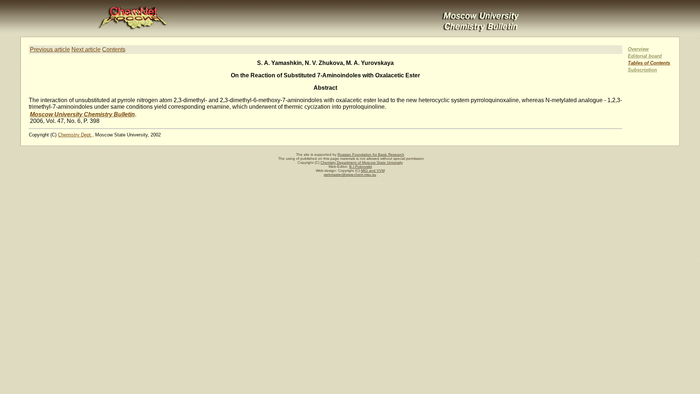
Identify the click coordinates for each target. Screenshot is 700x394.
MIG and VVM (373, 171)
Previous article (50, 49)
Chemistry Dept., (76, 135)
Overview (638, 49)
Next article (86, 49)
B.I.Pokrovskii (360, 167)
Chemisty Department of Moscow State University (361, 163)
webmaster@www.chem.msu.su (350, 175)
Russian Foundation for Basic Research (371, 154)
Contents (113, 49)
